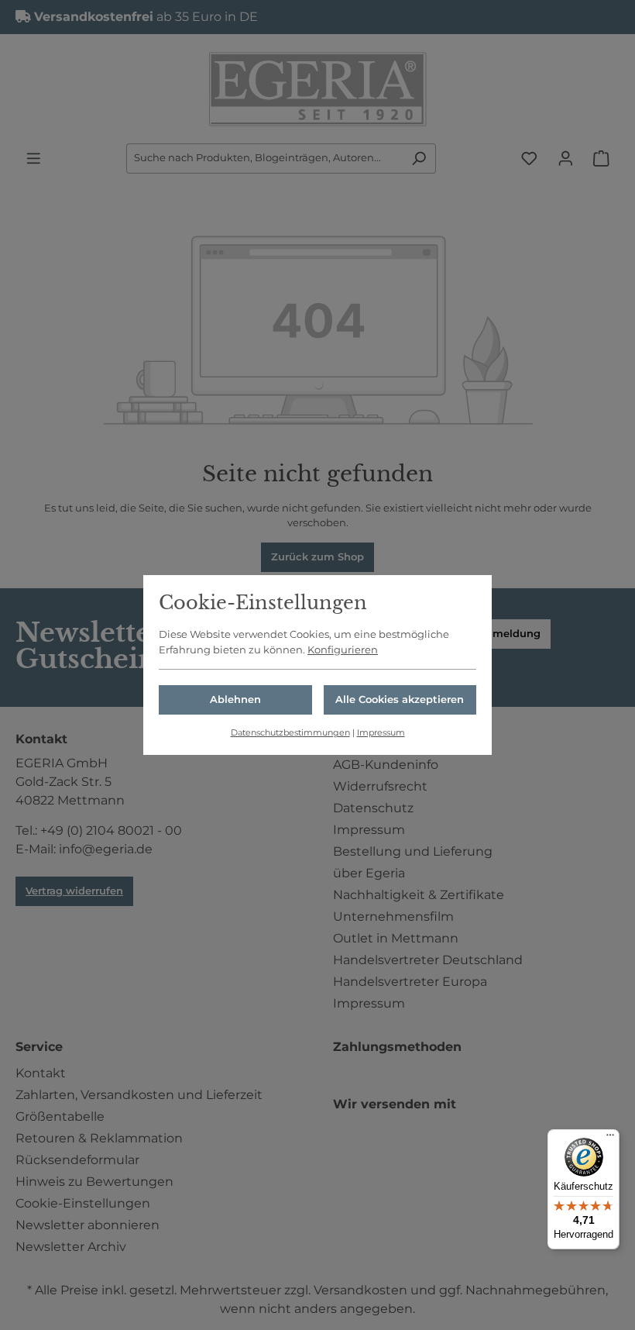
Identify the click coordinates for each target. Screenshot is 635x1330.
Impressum (381, 732)
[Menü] (610, 1138)
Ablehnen (235, 699)
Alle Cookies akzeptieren (399, 699)
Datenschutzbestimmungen (290, 732)
